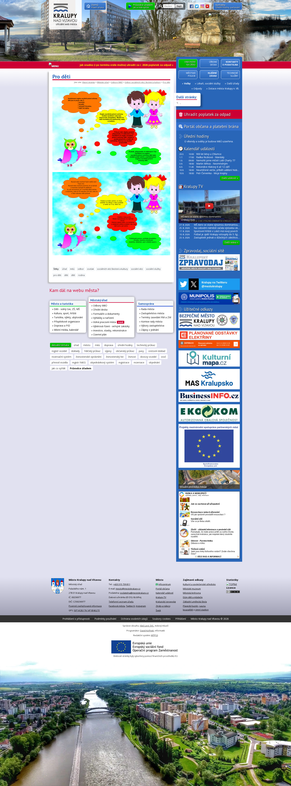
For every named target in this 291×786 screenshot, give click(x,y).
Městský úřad (103, 82)
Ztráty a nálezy (163, 606)
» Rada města (146, 309)
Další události (230, 178)
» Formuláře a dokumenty (105, 313)
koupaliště (188, 609)
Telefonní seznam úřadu (121, 601)
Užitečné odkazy (198, 309)
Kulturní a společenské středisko (199, 584)
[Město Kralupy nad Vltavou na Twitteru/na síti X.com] (197, 6)
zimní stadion (202, 609)
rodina (81, 275)
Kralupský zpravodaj (166, 601)
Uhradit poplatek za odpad (207, 114)
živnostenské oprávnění (88, 356)
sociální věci (137, 269)
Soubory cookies (161, 618)
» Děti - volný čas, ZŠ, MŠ (66, 309)
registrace (124, 362)
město (86, 345)
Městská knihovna (192, 593)
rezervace (139, 362)
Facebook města (117, 606)
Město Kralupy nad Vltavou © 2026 (210, 618)
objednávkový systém (102, 362)
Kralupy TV (193, 186)
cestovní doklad (156, 351)
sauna (202, 606)
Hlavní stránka (88, 82)
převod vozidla (60, 362)
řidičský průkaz (92, 351)
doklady (75, 351)
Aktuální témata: (60, 345)
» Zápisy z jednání (149, 329)
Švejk (158, 610)
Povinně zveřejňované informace (85, 606)
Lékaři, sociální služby (208, 83)
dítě (73, 275)
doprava (108, 345)
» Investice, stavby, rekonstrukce (109, 330)
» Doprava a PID (61, 325)
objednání (154, 362)
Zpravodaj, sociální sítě (204, 250)
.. (180, 103)
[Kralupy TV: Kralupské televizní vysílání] (207, 6)
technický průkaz (146, 345)
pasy (141, 351)
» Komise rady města (150, 321)
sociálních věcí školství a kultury (112, 269)
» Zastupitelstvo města (151, 313)
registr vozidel (59, 351)
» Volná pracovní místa (107, 322)
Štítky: (56, 269)
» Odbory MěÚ (99, 305)
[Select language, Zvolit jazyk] (225, 14)
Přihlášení (180, 618)
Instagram (141, 606)
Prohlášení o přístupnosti (76, 618)
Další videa (231, 242)
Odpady (197, 88)
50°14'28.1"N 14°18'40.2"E (87, 610)
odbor (81, 269)
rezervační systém (61, 356)
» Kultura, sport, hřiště (64, 313)
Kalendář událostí (199, 148)
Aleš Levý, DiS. (147, 625)
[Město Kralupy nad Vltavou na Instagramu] (203, 6)
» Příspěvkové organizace (66, 321)
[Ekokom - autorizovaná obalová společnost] (209, 413)
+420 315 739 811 (121, 584)
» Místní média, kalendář (65, 329)
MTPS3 (154, 635)
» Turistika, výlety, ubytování (67, 317)
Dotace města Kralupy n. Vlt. (223, 88)
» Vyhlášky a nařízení (102, 317)
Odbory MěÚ (117, 82)
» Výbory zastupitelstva (151, 325)
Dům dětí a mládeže (193, 597)
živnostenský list (115, 356)
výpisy (108, 351)
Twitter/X (130, 606)
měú (72, 269)
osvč (163, 356)
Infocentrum (164, 584)
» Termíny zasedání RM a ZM (155, 317)
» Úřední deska (99, 309)
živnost (132, 356)
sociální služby (153, 269)
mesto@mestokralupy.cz (128, 588)
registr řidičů (79, 362)
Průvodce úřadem (80, 368)
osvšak (90, 269)
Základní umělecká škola (195, 601)
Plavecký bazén (190, 606)
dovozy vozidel (148, 356)
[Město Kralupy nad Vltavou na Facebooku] (192, 6)
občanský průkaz (125, 351)
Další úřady (233, 83)
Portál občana (163, 588)
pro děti (57, 275)
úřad (64, 269)
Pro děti (166, 82)
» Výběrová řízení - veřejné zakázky (110, 326)
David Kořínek (147, 630)
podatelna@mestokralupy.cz (134, 593)
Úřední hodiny (196, 136)
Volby (187, 83)
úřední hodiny (125, 345)
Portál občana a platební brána (211, 126)
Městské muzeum (192, 588)
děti (66, 275)
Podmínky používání (105, 618)
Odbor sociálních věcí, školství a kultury (143, 82)
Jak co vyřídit (59, 368)
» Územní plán (99, 334)
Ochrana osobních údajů (134, 618)
